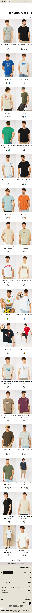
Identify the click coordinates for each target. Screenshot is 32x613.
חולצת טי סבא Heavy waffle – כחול (24, 483)
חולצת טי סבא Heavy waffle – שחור (24, 44)
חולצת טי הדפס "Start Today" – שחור (24, 145)
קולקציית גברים (25, 9)
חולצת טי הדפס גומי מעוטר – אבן (24, 247)
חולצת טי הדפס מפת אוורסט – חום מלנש (8, 415)
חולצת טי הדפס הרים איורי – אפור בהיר (8, 381)
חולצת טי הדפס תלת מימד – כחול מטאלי (8, 78)
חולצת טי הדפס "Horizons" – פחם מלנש (8, 44)
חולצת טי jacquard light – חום (8, 449)
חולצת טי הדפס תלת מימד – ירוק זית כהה (24, 112)
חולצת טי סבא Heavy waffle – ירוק (7, 483)
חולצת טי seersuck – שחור (8, 516)
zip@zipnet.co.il (5, 592)
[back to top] (1, 608)
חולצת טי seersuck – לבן (24, 550)
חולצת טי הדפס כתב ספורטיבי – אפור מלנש (24, 78)
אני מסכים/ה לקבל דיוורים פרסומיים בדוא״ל (19, 577)
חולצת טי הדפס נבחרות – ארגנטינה (24, 314)
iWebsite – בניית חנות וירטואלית (22, 611)
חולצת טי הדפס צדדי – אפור (8, 179)
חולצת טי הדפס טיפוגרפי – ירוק (8, 145)
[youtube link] (3, 583)
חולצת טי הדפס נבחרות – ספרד (24, 348)
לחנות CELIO (4, 1)
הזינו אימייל (26, 572)
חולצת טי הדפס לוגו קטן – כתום (24, 213)
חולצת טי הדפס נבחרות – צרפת (8, 348)
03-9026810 (4, 590)
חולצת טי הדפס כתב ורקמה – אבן (8, 247)
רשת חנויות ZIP (1, 5)
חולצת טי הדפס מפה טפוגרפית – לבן (24, 381)
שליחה (7, 572)
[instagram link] (7, 583)
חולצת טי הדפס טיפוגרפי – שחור (24, 179)
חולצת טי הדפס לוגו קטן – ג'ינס (7, 213)
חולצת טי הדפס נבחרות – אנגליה (8, 280)
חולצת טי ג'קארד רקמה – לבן (8, 550)
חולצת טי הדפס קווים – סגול (24, 415)
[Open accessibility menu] (30, 603)
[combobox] (13, 17)
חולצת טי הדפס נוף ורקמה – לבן (24, 280)
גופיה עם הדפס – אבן (7, 112)
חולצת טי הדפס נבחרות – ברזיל (7, 314)
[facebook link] (9, 583)
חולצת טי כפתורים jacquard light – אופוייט (24, 516)
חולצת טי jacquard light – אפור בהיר (24, 449)
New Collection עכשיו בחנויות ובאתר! (16, 563)
